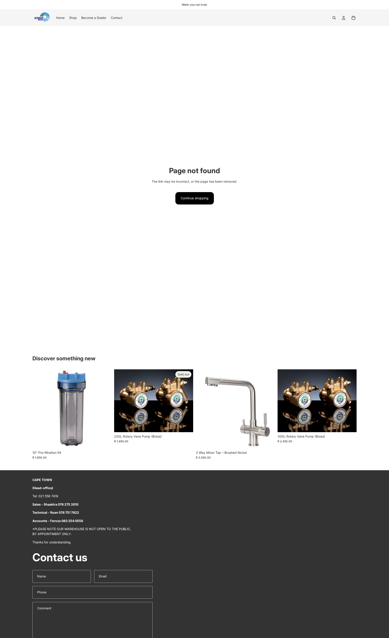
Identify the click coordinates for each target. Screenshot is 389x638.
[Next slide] (268, 409)
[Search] (334, 18)
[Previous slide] (202, 409)
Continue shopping (194, 198)
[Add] (104, 441)
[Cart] (353, 18)
